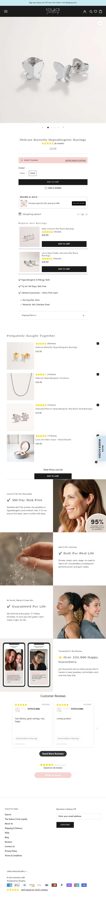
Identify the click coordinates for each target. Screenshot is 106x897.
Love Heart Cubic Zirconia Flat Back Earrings (60, 254)
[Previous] (42, 127)
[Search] (91, 11)
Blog (7, 837)
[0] (95, 11)
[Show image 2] (51, 127)
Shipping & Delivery (13, 828)
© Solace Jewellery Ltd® (16, 877)
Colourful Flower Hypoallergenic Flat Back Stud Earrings (63, 409)
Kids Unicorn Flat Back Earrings (58, 229)
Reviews (8, 842)
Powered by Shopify (16, 881)
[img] (21, 704)
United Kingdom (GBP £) (16, 871)
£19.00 (45, 235)
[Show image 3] (54, 127)
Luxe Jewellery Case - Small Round (53, 439)
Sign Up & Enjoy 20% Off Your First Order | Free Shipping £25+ (53, 3)
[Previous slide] (9, 728)
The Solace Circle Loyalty (16, 819)
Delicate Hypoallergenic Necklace (52, 378)
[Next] (63, 127)
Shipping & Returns (29, 315)
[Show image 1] (48, 127)
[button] (48, 143)
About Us (9, 824)
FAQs (7, 833)
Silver (22, 173)
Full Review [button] (20, 743)
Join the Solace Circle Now (75, 160)
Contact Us (10, 847)
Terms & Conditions (13, 856)
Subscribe (65, 825)
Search (8, 815)
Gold (32, 173)
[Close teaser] (96, 462)
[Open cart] (100, 11)
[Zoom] (100, 23)
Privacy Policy (11, 851)
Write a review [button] (53, 775)
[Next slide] (97, 728)
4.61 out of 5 (60, 765)
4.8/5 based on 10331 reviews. (34, 889)
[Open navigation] (5, 11)
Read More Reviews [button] (53, 753)
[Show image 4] (58, 127)
